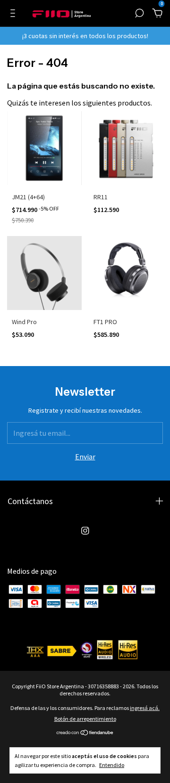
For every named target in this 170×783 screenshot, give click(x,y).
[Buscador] (139, 13)
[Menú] (14, 13)
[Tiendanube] (85, 733)
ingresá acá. (145, 707)
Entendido (111, 764)
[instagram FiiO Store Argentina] (85, 530)
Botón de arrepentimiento (85, 718)
